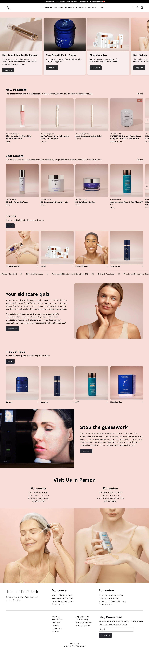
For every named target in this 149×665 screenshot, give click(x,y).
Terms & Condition (83, 622)
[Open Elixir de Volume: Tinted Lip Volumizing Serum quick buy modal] (35, 128)
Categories (89, 7)
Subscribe (105, 635)
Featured (68, 7)
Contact (55, 631)
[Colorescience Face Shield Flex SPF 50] (126, 180)
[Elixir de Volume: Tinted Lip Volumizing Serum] (22, 114)
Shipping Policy (82, 617)
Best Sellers (57, 619)
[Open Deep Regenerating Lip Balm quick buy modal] (105, 128)
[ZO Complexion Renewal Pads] (57, 180)
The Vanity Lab (78, 646)
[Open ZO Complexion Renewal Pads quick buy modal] (70, 194)
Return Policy (81, 619)
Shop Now (8, 70)
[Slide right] (146, 120)
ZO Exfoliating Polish (85, 202)
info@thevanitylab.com (38, 498)
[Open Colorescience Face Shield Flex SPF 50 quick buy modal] (140, 194)
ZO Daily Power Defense (17, 202)
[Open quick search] (137, 7)
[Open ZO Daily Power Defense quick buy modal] (35, 194)
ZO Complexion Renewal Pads (54, 202)
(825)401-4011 (110, 501)
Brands (78, 7)
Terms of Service (82, 625)
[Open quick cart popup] (142, 7)
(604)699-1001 (38, 501)
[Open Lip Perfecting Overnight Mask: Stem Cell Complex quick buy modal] (70, 128)
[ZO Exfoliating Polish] (91, 180)
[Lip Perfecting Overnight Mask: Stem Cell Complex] (57, 114)
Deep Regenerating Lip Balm (88, 136)
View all (139, 94)
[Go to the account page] (133, 7)
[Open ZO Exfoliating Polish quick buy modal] (105, 194)
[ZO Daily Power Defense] (22, 180)
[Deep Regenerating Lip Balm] (91, 114)
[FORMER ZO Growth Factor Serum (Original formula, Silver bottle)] (126, 114)
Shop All (56, 617)
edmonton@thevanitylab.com (110, 498)
